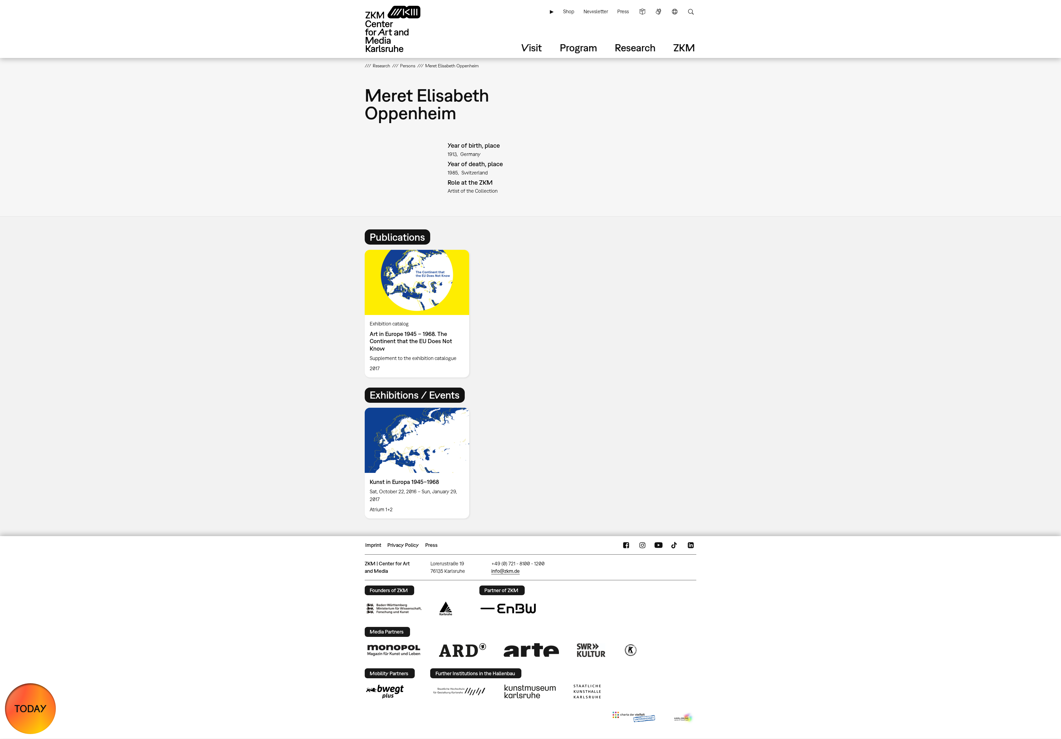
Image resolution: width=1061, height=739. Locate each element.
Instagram (642, 545)
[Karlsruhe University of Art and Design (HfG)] (459, 691)
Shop (568, 11)
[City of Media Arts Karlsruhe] (684, 718)
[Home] (401, 29)
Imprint (373, 545)
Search (690, 11)
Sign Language (658, 11)
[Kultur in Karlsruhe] (630, 650)
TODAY (30, 708)
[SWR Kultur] (591, 650)
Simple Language (642, 11)
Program (578, 48)
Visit (531, 48)
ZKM (684, 48)
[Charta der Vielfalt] (633, 718)
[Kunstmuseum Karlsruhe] (530, 691)
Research (635, 48)
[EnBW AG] (508, 609)
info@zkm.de (505, 571)
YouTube (658, 545)
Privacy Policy (403, 545)
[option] (419, 313)
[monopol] (393, 650)
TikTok (674, 545)
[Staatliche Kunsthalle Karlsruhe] (587, 691)
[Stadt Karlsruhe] (446, 608)
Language (674, 11)
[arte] (531, 650)
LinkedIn (690, 545)
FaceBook (626, 545)
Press (623, 11)
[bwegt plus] (385, 691)
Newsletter (596, 11)
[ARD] (462, 650)
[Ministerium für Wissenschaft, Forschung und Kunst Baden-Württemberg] (393, 608)
